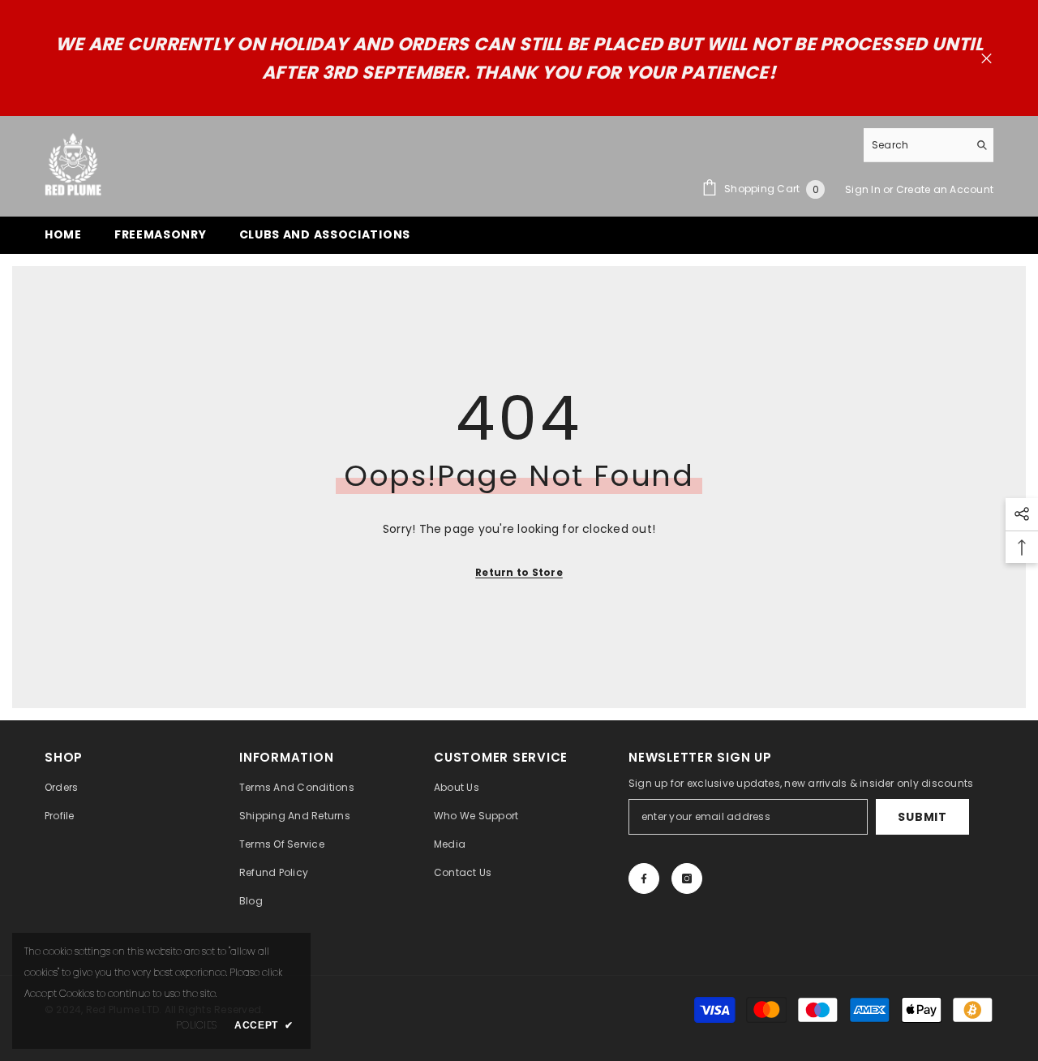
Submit (922, 817)
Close (986, 59)
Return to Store (519, 572)
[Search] (928, 145)
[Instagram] (686, 878)
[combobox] (916, 144)
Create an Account (944, 189)
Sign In (864, 189)
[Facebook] (643, 878)
